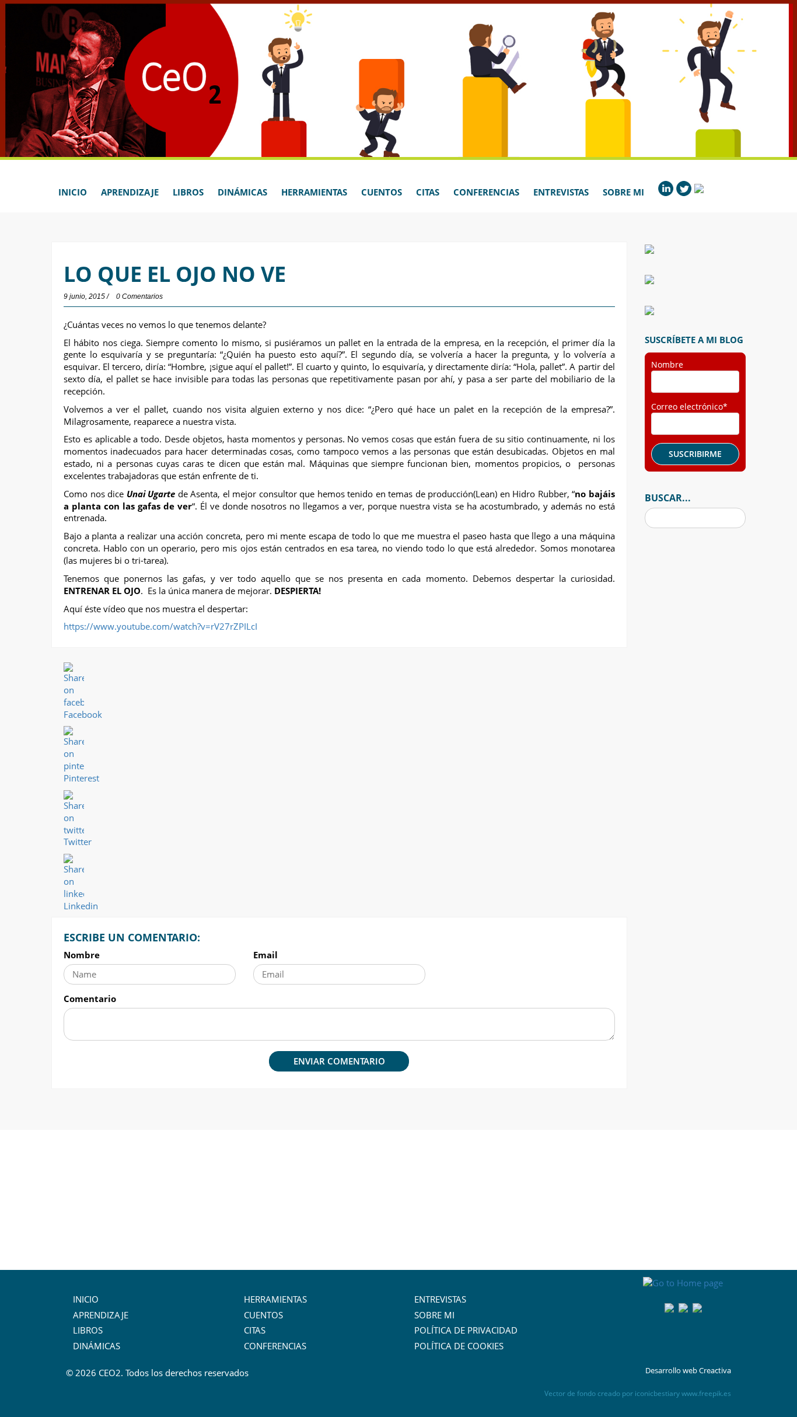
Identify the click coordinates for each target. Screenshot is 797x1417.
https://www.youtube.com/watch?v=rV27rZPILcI (160, 626)
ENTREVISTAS (440, 1299)
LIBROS (88, 1330)
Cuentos (381, 192)
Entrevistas (561, 192)
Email (265, 955)
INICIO (86, 1299)
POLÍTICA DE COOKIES (459, 1346)
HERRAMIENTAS (275, 1299)
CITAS (254, 1330)
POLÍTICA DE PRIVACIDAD (466, 1330)
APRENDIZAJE (100, 1315)
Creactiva (715, 1370)
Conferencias (486, 192)
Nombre (82, 955)
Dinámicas (242, 192)
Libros (188, 192)
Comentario (90, 998)
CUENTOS (263, 1315)
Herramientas (314, 192)
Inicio (72, 192)
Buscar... (668, 497)
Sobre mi (623, 192)
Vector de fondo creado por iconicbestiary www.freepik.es (637, 1393)
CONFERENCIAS (275, 1346)
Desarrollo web (671, 1370)
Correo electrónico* (689, 406)
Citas (427, 192)
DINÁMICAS (96, 1346)
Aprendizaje (130, 192)
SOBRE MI (434, 1315)
